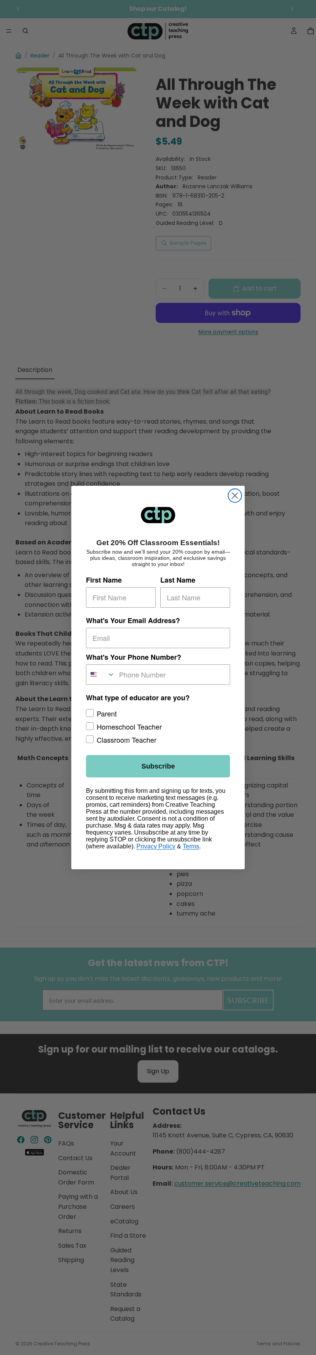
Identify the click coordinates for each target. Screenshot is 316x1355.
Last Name (177, 580)
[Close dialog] (235, 495)
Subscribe (158, 766)
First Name (104, 580)
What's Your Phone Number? (133, 657)
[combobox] (100, 674)
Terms (191, 846)
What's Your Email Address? (133, 620)
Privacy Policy (155, 846)
